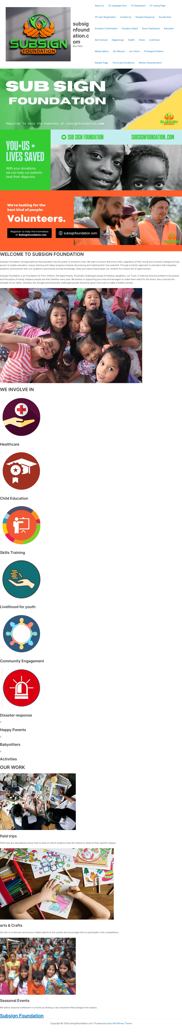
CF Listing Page (157, 5)
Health (131, 40)
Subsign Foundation (22, 1015)
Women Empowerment (150, 62)
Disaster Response (145, 17)
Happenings (118, 40)
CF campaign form (117, 5)
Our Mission (119, 51)
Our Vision (134, 51)
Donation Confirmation (106, 28)
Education (169, 28)
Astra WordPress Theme (119, 1023)
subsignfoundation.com (81, 33)
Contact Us (125, 17)
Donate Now (165, 17)
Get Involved (101, 40)
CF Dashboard (138, 5)
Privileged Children (154, 51)
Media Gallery (102, 51)
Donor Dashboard (151, 28)
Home (142, 40)
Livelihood (154, 40)
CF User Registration (105, 17)
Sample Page (101, 62)
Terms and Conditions (123, 62)
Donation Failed (130, 28)
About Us (99, 5)
